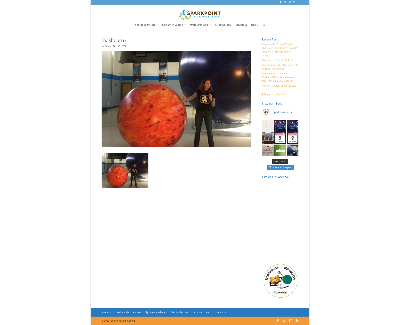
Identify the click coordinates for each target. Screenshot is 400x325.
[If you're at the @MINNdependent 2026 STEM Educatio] (268, 138)
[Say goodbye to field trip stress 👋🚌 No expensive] (268, 126)
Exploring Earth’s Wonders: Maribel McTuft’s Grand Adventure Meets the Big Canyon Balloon (280, 77)
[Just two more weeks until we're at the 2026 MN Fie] (292, 138)
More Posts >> (273, 94)
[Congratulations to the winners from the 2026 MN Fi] (292, 126)
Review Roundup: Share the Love (279, 85)
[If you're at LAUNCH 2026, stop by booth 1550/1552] (292, 150)
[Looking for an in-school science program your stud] (280, 150)
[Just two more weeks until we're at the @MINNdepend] (280, 138)
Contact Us (241, 25)
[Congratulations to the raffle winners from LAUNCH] (268, 150)
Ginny (108, 46)
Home (254, 25)
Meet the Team (223, 25)
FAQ (208, 312)
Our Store (197, 312)
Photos (137, 312)
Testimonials (122, 312)
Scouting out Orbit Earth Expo (277, 60)
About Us (106, 312)
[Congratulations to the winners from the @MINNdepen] (280, 126)
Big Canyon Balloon (172, 25)
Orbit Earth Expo (199, 25)
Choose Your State (145, 25)
